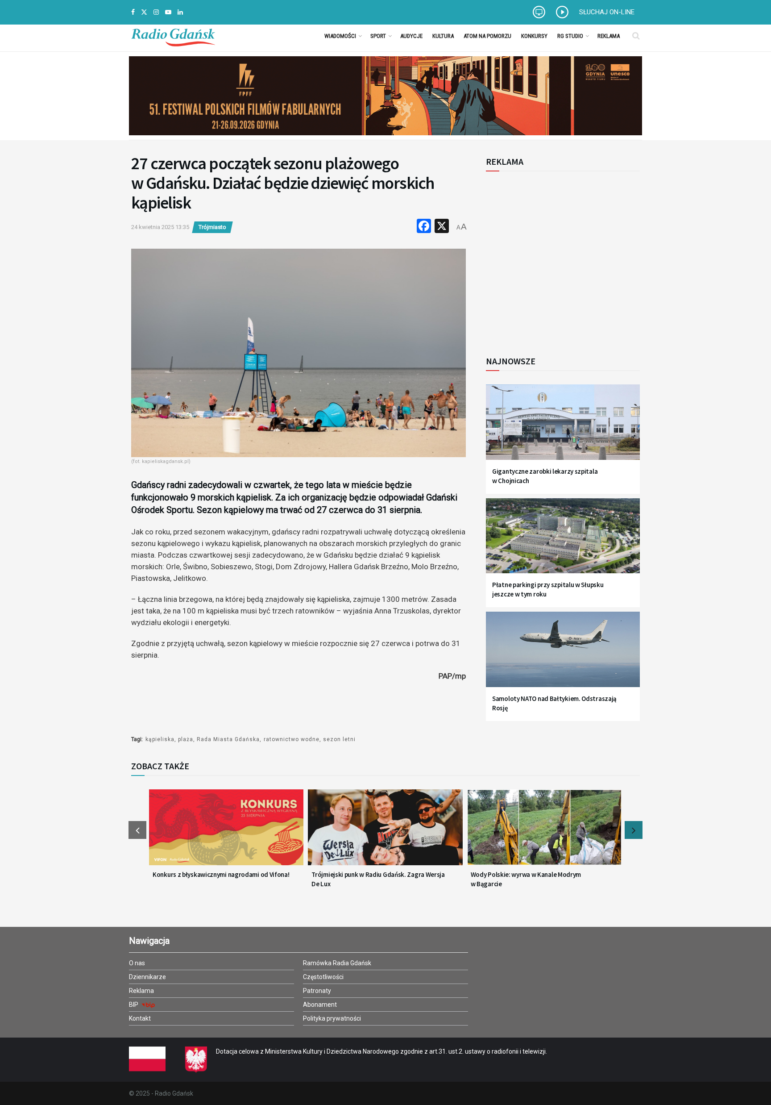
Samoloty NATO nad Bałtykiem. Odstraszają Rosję (554, 703)
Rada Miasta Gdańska (228, 739)
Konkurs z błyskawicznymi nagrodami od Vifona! (221, 874)
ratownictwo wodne (291, 739)
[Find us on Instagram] (156, 12)
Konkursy (534, 36)
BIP (134, 1004)
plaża (185, 739)
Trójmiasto (212, 227)
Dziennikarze (147, 976)
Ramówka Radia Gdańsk (337, 963)
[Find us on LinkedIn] (180, 12)
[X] (442, 227)
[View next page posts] (633, 830)
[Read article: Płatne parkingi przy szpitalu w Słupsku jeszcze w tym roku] (563, 541)
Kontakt (140, 1018)
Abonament (320, 1004)
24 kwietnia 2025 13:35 (160, 227)
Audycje (411, 36)
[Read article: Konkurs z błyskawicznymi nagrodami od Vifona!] (226, 832)
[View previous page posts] (137, 830)
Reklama (608, 36)
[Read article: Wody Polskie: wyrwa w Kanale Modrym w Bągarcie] (544, 832)
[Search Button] (636, 36)
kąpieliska (159, 739)
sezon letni (339, 739)
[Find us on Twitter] (144, 12)
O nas (137, 963)
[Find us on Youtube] (168, 12)
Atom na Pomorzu (487, 36)
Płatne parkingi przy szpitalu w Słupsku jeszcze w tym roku (547, 589)
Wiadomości (340, 36)
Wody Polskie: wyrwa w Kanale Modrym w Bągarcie (526, 879)
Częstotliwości (323, 976)
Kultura (443, 36)
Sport (378, 36)
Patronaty (317, 990)
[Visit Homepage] (173, 35)
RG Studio (570, 36)
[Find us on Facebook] (133, 12)
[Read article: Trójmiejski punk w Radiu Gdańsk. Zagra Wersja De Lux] (385, 832)
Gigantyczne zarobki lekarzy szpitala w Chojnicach (544, 476)
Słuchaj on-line (606, 12)
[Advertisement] (559, 258)
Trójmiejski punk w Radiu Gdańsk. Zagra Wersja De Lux (378, 879)
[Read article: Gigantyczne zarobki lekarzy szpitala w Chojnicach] (563, 427)
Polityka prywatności (332, 1018)
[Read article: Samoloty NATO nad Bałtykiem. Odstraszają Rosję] (563, 655)
